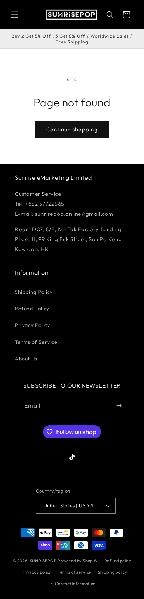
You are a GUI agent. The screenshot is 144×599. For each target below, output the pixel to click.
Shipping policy (112, 572)
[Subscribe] (119, 405)
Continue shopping (72, 129)
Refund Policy (32, 308)
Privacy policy (37, 572)
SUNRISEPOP (43, 560)
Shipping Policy (34, 292)
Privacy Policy (32, 325)
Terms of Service (36, 342)
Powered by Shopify (78, 560)
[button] (15, 15)
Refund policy (117, 560)
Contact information (75, 583)
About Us (26, 358)
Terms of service (74, 572)
